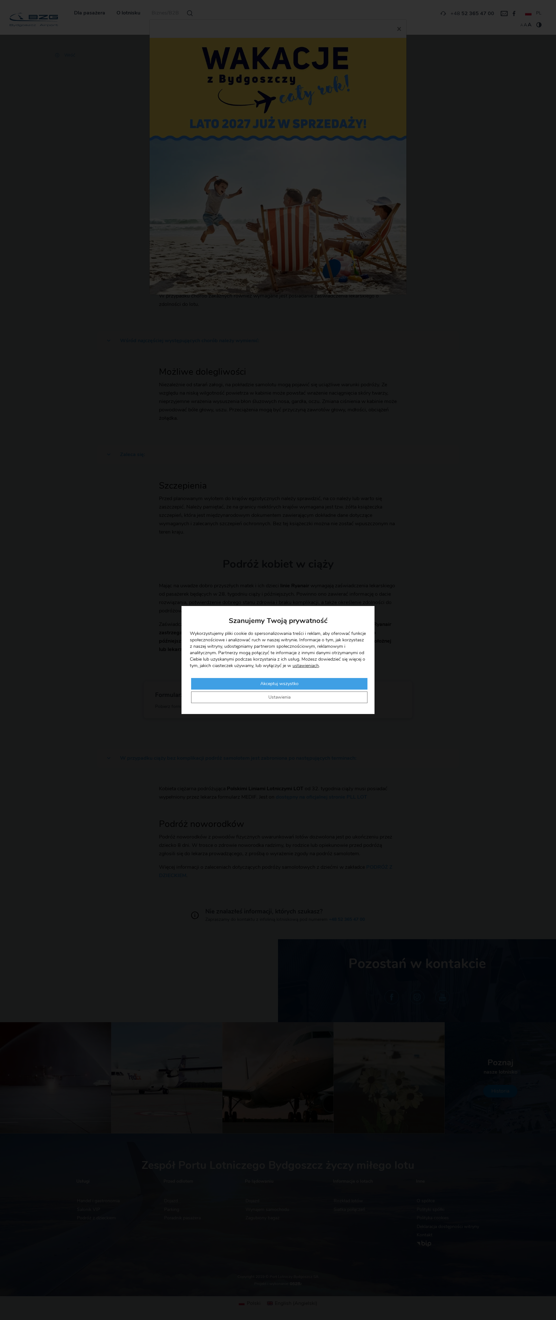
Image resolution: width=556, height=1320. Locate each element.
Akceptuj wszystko (279, 684)
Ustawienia (279, 697)
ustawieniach (305, 666)
